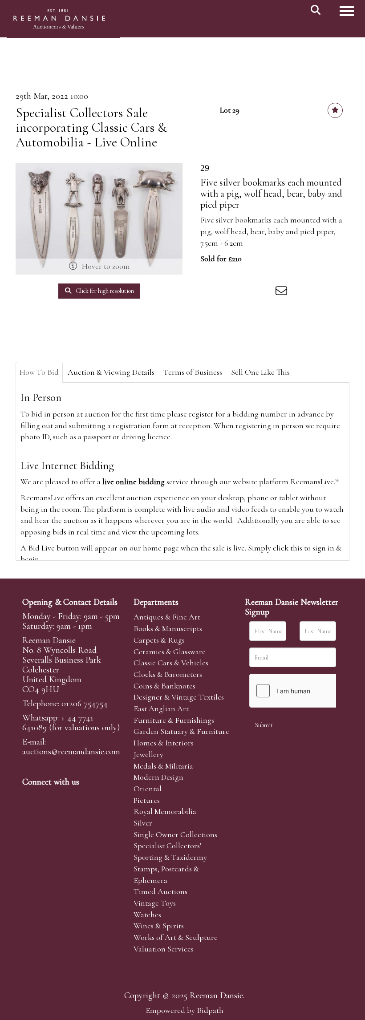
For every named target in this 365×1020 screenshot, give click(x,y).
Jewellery (148, 754)
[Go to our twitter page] (49, 797)
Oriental (148, 788)
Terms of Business (192, 372)
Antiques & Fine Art (167, 617)
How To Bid (39, 372)
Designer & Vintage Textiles (179, 697)
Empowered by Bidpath (184, 1010)
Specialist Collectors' (167, 845)
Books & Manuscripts (168, 628)
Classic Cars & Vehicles (171, 663)
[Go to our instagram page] (264, 292)
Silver (143, 823)
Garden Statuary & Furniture (181, 731)
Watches (147, 914)
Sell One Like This (260, 372)
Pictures (147, 800)
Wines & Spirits (159, 926)
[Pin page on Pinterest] (245, 292)
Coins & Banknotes (164, 686)
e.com (71, 751)
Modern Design (158, 777)
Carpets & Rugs (159, 640)
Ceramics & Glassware (170, 651)
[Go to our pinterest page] (67, 797)
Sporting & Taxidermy (170, 857)
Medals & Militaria (163, 766)
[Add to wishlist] (335, 110)
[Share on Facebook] (208, 292)
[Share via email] (282, 292)
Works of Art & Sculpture (176, 937)
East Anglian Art (161, 708)
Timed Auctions (160, 891)
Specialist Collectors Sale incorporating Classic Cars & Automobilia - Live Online (91, 127)
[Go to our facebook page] (30, 797)
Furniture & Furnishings (174, 720)
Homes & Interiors (164, 743)
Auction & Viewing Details (111, 372)
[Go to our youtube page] (86, 797)
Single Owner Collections (175, 834)
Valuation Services (164, 949)
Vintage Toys (155, 903)
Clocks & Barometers (168, 674)
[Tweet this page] (227, 292)
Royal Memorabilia (165, 811)
